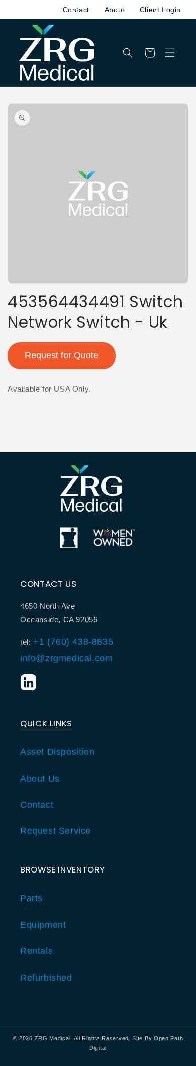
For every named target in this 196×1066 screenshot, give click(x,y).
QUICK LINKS (46, 723)
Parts (31, 898)
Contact (76, 10)
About (115, 10)
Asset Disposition (57, 752)
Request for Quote (62, 355)
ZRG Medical (53, 1038)
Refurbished (46, 978)
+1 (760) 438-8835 (73, 642)
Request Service (55, 831)
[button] (170, 53)
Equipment (43, 925)
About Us (40, 778)
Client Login (160, 10)
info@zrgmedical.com (66, 658)
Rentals (36, 951)
